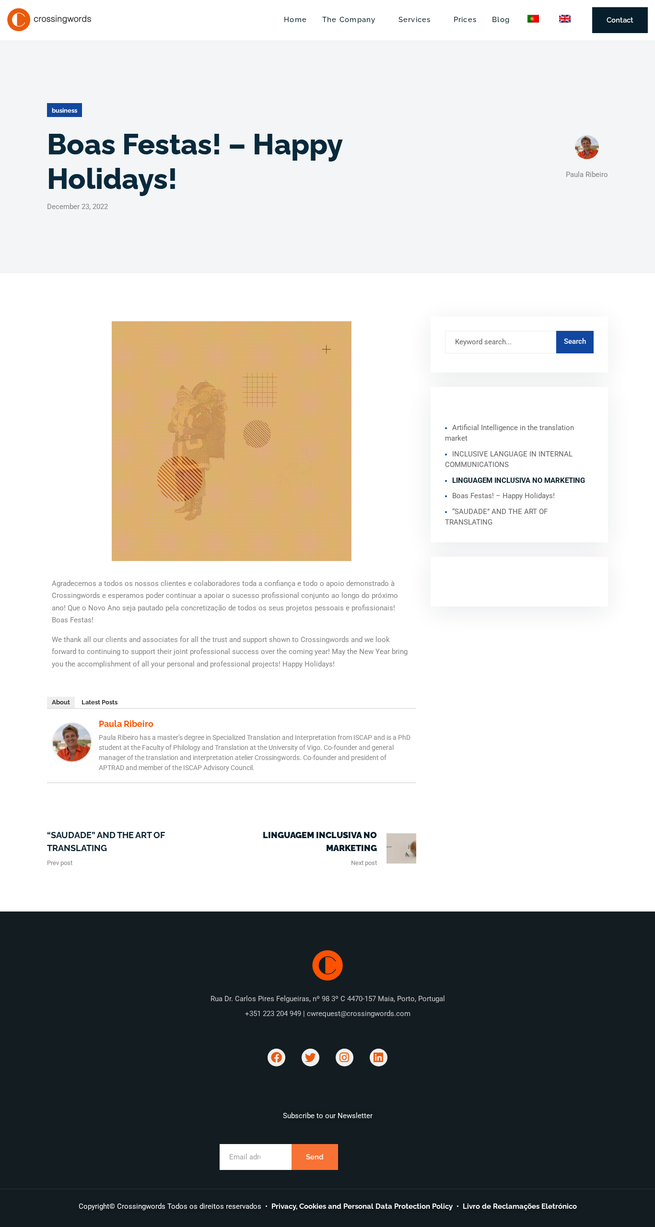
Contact (620, 20)
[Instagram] (344, 1057)
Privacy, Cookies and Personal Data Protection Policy (362, 1206)
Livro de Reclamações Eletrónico (520, 1206)
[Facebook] (276, 1057)
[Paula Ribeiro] (72, 741)
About (61, 702)
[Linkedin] (378, 1057)
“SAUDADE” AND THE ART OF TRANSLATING (106, 841)
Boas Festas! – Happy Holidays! (503, 495)
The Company (349, 19)
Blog (501, 19)
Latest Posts (99, 702)
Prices (465, 19)
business (64, 110)
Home (295, 19)
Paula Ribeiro (126, 724)
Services (414, 19)
